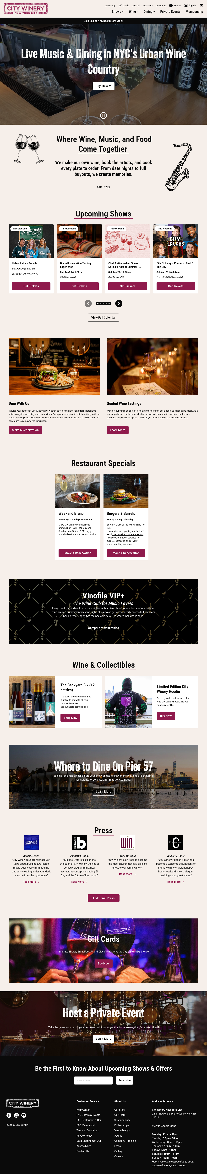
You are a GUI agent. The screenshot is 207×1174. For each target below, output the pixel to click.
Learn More (117, 430)
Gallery (118, 1151)
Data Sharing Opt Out (88, 1140)
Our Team (119, 1114)
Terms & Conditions (87, 1130)
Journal (136, 5)
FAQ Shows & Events (88, 1114)
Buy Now (166, 716)
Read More (29, 881)
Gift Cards (124, 5)
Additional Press (104, 898)
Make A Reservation (25, 430)
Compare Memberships (103, 628)
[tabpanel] (103, 74)
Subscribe (125, 1080)
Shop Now (70, 717)
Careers (118, 1156)
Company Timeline (125, 1140)
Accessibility (83, 1146)
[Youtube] (23, 1115)
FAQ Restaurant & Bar (88, 1120)
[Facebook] (8, 1115)
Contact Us (82, 1151)
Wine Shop (110, 5)
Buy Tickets (103, 86)
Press (117, 1146)
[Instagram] (16, 1115)
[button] (118, 12)
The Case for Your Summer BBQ (128, 534)
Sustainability (122, 1120)
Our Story (148, 5)
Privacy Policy (84, 1135)
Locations (161, 5)
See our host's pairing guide (74, 707)
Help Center (83, 1109)
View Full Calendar (103, 317)
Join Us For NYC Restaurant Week (103, 21)
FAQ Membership (86, 1125)
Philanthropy (121, 1125)
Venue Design (122, 1130)
